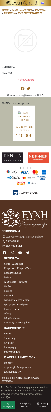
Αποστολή (9, 338)
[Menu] (3, 3)
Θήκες (7, 313)
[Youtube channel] (20, 252)
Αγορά (7, 333)
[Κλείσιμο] (48, 386)
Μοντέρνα (10, 13)
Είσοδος (8, 362)
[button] (25, 3)
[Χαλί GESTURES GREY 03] (24, 116)
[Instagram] (12, 252)
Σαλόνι (7, 277)
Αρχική (5, 10)
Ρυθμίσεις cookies (26, 405)
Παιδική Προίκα (12, 309)
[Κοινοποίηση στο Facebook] (22, 88)
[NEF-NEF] (38, 157)
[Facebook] (4, 252)
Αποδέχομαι (7, 406)
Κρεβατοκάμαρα (12, 272)
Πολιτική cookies (43, 405)
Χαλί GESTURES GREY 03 (30, 13)
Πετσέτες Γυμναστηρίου (17, 322)
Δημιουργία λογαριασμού (17, 367)
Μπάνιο (8, 286)
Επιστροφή (10, 347)
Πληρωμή (9, 342)
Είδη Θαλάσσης (12, 318)
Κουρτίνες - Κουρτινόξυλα (18, 268)
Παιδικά (8, 290)
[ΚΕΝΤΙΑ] (12, 157)
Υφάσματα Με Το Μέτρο (16, 300)
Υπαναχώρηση (12, 351)
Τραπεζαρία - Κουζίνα (15, 281)
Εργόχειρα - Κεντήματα (16, 304)
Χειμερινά (40, 10)
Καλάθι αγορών (12, 371)
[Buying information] (36, 3)
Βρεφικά (8, 295)
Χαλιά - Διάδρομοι (22, 10)
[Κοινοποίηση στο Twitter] (28, 88)
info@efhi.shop (14, 245)
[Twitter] (27, 252)
